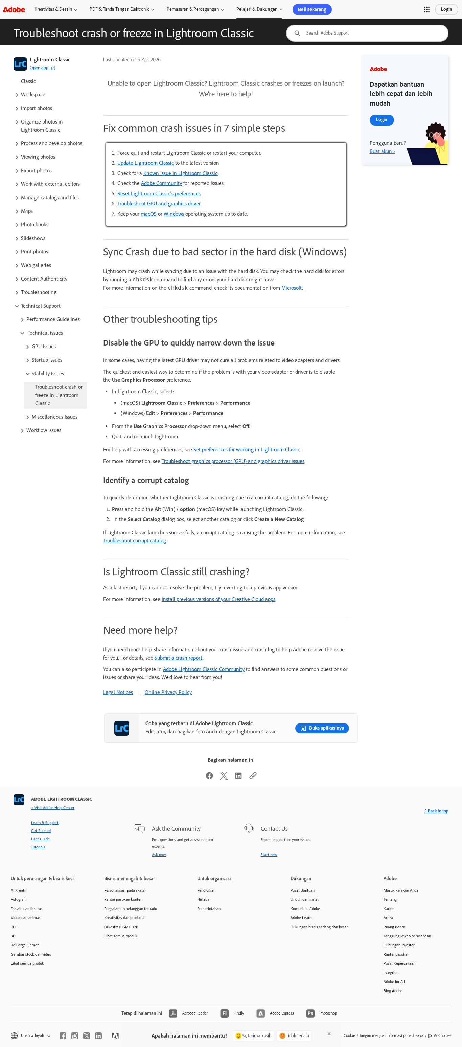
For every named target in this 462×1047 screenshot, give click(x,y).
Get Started (41, 830)
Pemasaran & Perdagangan (193, 9)
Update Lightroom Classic (145, 163)
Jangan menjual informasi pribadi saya (391, 1035)
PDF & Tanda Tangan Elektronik (119, 9)
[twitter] (86, 1035)
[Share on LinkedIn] (238, 778)
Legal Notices (118, 692)
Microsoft (291, 288)
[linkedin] (98, 1035)
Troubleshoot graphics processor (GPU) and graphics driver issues (233, 461)
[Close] (329, 1033)
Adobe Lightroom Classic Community (204, 669)
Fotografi (18, 899)
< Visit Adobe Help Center (52, 807)
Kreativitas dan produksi (124, 917)
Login (446, 9)
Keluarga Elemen (25, 945)
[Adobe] (14, 9)
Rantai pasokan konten (123, 899)
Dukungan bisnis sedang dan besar (319, 927)
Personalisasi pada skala (124, 890)
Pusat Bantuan (303, 890)
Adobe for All (394, 981)
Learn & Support (45, 822)
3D (13, 936)
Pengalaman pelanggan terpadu (130, 908)
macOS (149, 213)
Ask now (159, 854)
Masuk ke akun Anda (401, 890)
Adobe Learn (301, 917)
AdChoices (442, 1035)
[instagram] (74, 1035)
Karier (389, 908)
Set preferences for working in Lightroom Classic (246, 449)
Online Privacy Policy (168, 692)
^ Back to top (436, 811)
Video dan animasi (26, 917)
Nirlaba (203, 899)
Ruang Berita (394, 927)
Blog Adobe (393, 990)
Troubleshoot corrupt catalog (134, 540)
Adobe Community (161, 183)
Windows (174, 213)
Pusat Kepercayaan (399, 963)
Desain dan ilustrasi (27, 908)
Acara (388, 917)
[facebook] (63, 1035)
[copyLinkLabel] (253, 778)
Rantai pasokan (396, 954)
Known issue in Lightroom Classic (180, 173)
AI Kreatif (18, 890)
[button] (426, 9)
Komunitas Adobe (305, 908)
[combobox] (367, 33)
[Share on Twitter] (224, 778)
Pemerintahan (209, 908)
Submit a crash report (179, 657)
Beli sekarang (312, 9)
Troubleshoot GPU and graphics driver (159, 203)
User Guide (40, 839)
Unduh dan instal (305, 899)
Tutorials (38, 847)
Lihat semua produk (27, 963)
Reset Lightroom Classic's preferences (159, 193)
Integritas (391, 972)
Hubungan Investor (399, 945)
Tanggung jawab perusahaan (407, 936)
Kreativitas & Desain (53, 9)
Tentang (390, 899)
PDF (14, 927)
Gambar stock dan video (31, 954)
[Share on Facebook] (209, 778)
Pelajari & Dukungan (257, 9)
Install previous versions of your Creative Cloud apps (218, 599)
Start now (269, 854)
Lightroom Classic (50, 59)
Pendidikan (206, 890)
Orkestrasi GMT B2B (121, 927)
